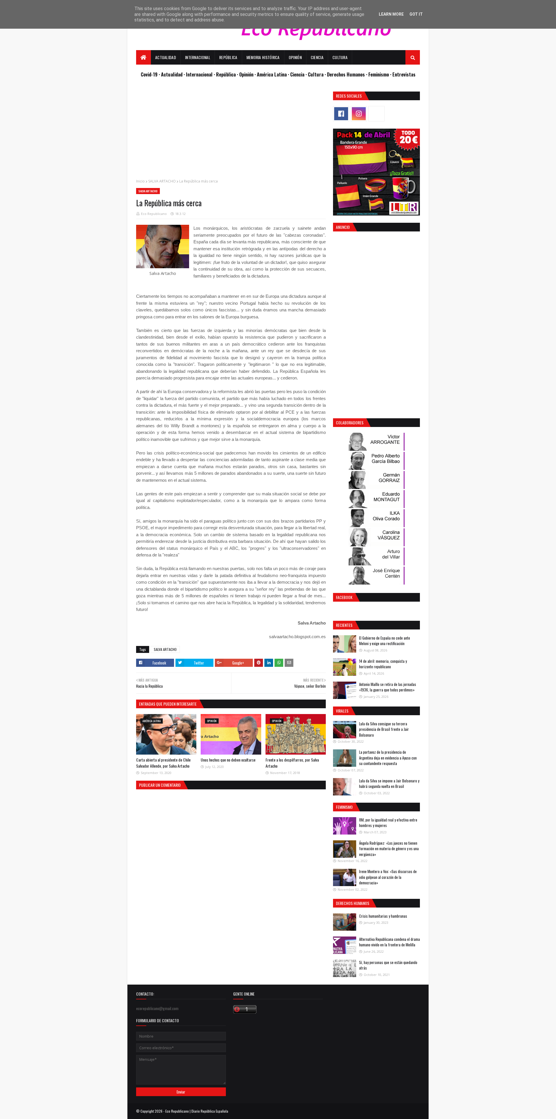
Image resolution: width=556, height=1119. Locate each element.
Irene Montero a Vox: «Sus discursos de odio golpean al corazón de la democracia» (388, 877)
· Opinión (246, 74)
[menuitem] (143, 57)
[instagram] (359, 113)
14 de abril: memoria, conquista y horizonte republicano (383, 664)
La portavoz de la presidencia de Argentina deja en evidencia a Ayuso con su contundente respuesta (388, 757)
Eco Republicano (154, 213)
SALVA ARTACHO (162, 181)
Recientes (344, 625)
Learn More (391, 14)
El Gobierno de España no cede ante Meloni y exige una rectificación (384, 641)
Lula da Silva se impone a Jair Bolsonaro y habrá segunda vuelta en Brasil (389, 783)
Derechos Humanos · (347, 74)
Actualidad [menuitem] (165, 57)
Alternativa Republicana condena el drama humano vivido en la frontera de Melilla (389, 942)
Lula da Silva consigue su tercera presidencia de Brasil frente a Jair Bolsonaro (384, 729)
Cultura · (317, 74)
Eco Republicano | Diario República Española (196, 1111)
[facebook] (341, 113)
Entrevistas (404, 74)
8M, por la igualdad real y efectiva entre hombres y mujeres (388, 822)
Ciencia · (299, 74)
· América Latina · (272, 74)
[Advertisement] (231, 132)
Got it (416, 14)
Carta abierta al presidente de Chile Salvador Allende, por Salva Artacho (163, 763)
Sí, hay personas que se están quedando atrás (388, 965)
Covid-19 (150, 74)
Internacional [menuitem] (197, 57)
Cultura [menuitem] (340, 57)
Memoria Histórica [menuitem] (263, 57)
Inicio (140, 181)
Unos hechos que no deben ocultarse (228, 760)
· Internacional (199, 74)
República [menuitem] (228, 57)
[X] (376, 113)
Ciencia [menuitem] (317, 57)
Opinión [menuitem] (295, 57)
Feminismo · (380, 74)
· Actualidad (171, 74)
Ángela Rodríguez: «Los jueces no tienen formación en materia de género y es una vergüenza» (389, 848)
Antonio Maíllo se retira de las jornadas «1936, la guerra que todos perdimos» (387, 687)
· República (225, 74)
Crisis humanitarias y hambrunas (383, 916)
